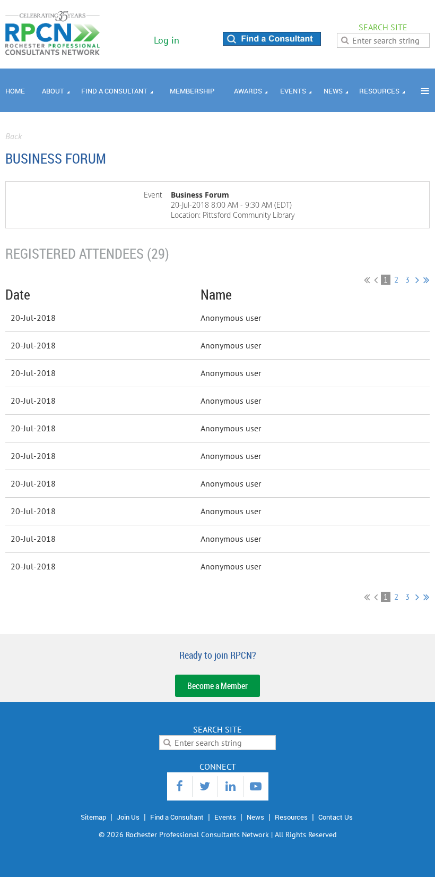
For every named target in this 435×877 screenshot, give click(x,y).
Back (13, 136)
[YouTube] (255, 786)
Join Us (128, 817)
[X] (205, 786)
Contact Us (335, 817)
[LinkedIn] (230, 786)
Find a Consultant (177, 817)
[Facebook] (179, 786)
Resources (291, 817)
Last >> (426, 280)
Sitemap (93, 817)
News (255, 817)
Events (225, 817)
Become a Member (217, 686)
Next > (417, 280)
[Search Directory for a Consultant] (272, 42)
